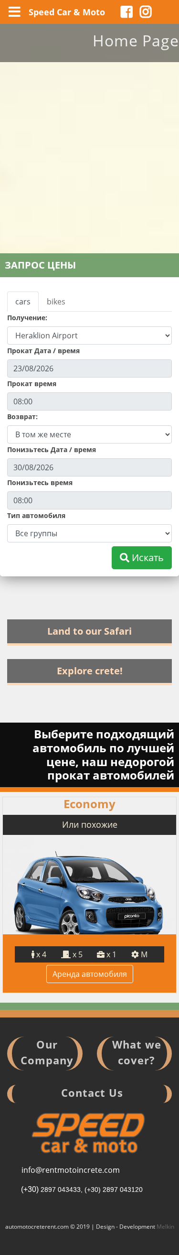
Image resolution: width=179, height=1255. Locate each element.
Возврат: (22, 416)
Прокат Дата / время (43, 350)
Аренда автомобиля (90, 974)
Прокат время (31, 383)
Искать (146, 557)
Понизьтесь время (40, 482)
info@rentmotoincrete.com (70, 1170)
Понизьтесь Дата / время (51, 449)
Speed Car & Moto (67, 12)
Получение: (27, 317)
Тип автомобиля (36, 515)
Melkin (165, 1227)
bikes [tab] (56, 301)
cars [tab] (23, 301)
